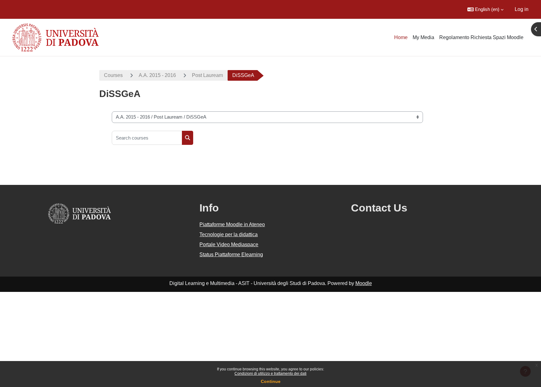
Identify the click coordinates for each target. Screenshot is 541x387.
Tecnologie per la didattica (228, 234)
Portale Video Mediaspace (228, 244)
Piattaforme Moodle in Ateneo (232, 224)
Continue (271, 381)
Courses (113, 75)
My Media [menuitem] (423, 37)
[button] (485, 9)
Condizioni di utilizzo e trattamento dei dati (270, 373)
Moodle (363, 283)
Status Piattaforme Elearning (231, 254)
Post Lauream (207, 75)
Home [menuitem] (401, 37)
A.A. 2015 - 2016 (157, 75)
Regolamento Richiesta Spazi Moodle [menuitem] (481, 37)
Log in (521, 9)
